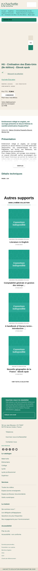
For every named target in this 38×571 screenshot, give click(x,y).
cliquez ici (17, 409)
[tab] (19, 202)
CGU (3, 553)
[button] (19, 20)
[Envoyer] (32, 415)
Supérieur (11, 11)
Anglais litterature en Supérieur (25, 13)
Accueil (4, 11)
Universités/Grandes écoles (24, 11)
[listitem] (3, 449)
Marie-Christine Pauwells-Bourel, (20, 130)
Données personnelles (8, 544)
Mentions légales (6, 550)
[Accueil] (10, 4)
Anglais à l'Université (8, 13)
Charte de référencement (9, 558)
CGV (3, 555)
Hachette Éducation (8, 79)
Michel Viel (5, 132)
